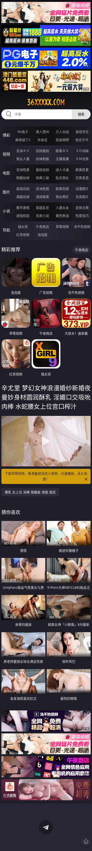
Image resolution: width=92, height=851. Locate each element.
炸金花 (42, 140)
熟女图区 (62, 196)
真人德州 (42, 131)
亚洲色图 (42, 188)
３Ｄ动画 (82, 150)
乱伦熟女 (62, 177)
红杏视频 (22, 234)
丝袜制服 (42, 158)
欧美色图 (62, 188)
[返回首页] (86, 841)
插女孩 (23, 226)
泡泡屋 (42, 234)
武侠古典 (82, 207)
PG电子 (22, 131)
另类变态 (82, 177)
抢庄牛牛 (82, 140)
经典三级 (42, 177)
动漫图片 (82, 188)
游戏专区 (82, 131)
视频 (6, 154)
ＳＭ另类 (82, 158)
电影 (6, 173)
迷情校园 (22, 215)
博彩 (6, 135)
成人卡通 (62, 169)
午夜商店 (42, 226)
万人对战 (62, 131)
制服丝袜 (22, 177)
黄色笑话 (62, 215)
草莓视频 (62, 226)
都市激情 (22, 207)
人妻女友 (62, 207)
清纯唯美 (42, 196)
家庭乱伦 (42, 207)
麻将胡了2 (22, 140)
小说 (6, 211)
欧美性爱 (82, 169)
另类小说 (42, 215)
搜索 (81, 114)
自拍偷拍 (42, 150)
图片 (6, 192)
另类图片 (82, 196)
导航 (6, 230)
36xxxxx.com (46, 102)
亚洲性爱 (22, 169)
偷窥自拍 (22, 188)
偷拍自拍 (42, 169)
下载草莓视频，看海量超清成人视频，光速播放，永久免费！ (46, 476)
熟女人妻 (22, 158)
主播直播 (62, 158)
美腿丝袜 (22, 196)
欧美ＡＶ (62, 150)
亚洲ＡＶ (22, 150)
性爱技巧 (82, 215)
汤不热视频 (82, 226)
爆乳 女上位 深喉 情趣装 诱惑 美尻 (30, 492)
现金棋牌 (62, 140)
